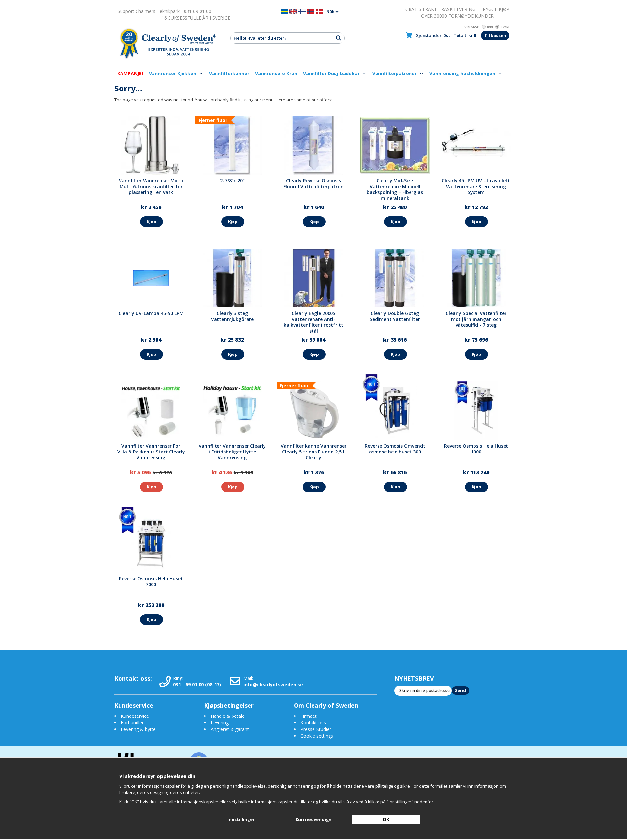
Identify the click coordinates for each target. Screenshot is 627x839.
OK (386, 819)
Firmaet (308, 716)
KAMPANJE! (130, 73)
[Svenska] (284, 11)
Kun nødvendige (313, 819)
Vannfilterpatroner (395, 73)
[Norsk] (310, 11)
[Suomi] (302, 11)
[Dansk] (319, 11)
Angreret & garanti (230, 729)
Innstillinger (241, 819)
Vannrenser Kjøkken (173, 73)
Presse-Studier (315, 729)
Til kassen (495, 35)
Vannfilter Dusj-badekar (332, 73)
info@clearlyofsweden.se (273, 685)
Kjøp (151, 221)
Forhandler (132, 722)
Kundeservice (135, 716)
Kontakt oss (313, 722)
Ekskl (505, 27)
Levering (220, 722)
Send (460, 690)
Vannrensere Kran (276, 73)
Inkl (490, 27)
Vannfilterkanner (229, 73)
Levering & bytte (138, 729)
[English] (293, 11)
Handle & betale (228, 716)
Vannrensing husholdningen (463, 73)
